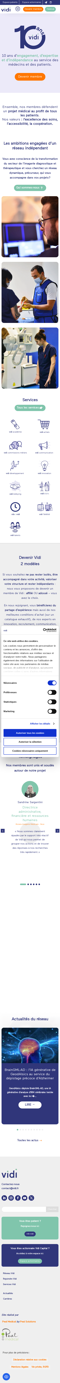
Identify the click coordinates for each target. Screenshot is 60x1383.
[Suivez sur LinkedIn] (4, 1198)
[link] (9, 1322)
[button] (57, 831)
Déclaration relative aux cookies (29, 1360)
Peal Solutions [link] (28, 1322)
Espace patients (10, 2)
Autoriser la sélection (30, 742)
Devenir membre (33, 9)
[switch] (52, 692)
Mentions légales (19, 1367)
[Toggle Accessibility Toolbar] (6, 1377)
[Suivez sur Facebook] (18, 1198)
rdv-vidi (30, 1234)
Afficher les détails (40, 723)
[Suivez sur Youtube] (24, 1198)
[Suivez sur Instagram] (11, 1198)
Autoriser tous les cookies (30, 733)
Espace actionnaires (31, 2)
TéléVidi (50, 9)
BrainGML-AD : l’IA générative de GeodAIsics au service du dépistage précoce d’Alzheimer (30, 1074)
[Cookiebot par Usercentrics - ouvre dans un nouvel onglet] (43, 630)
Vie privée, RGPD (40, 1367)
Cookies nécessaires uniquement (30, 750)
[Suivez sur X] (31, 1198)
